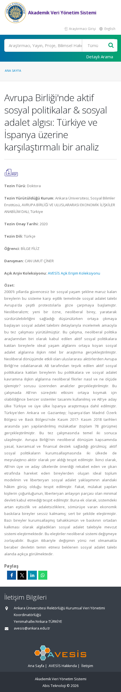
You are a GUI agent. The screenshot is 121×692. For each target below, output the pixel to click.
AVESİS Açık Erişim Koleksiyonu (74, 273)
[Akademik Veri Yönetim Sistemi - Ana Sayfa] (16, 12)
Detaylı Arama (99, 56)
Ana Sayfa (13, 70)
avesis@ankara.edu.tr (32, 628)
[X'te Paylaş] (21, 575)
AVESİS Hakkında (63, 665)
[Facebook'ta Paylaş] (11, 575)
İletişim (87, 665)
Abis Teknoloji (54, 685)
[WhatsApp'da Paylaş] (42, 575)
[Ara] (111, 45)
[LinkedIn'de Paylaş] (32, 575)
